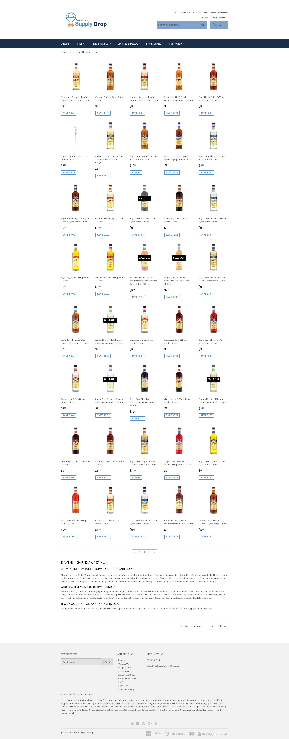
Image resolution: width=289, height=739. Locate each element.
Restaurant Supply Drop (81, 732)
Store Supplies (154, 43)
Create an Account (220, 17)
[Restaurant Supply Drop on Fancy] (155, 724)
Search (121, 660)
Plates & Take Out (100, 43)
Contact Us (123, 664)
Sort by (184, 626)
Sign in (205, 17)
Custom (65, 43)
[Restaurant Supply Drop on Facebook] (138, 724)
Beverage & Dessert (128, 43)
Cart (221, 24)
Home (64, 52)
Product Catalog (126, 689)
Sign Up (107, 662)
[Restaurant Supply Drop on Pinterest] (143, 724)
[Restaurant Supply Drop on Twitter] (132, 724)
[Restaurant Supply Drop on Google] (150, 724)
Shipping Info (124, 667)
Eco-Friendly (175, 43)
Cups (80, 43)
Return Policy (124, 671)
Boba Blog (123, 685)
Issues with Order (126, 675)
